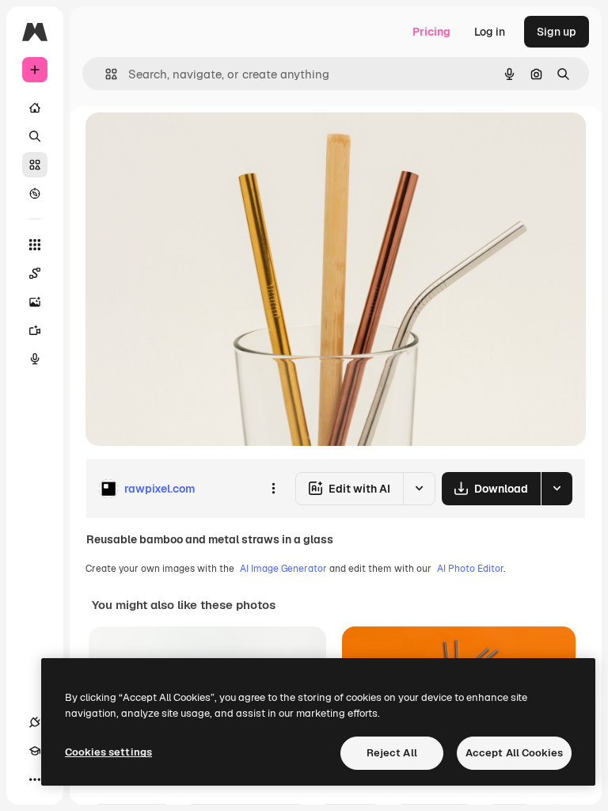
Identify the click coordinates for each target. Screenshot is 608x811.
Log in (489, 32)
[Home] (35, 107)
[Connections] (35, 722)
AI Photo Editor (470, 568)
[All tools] (35, 244)
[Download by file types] (556, 488)
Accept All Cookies (514, 753)
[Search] (35, 136)
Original (187, 142)
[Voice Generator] (35, 358)
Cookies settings (108, 752)
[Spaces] (35, 273)
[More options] (273, 488)
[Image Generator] (35, 301)
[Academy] (35, 750)
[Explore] (35, 193)
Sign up (556, 32)
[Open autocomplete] (105, 74)
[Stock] (35, 164)
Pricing (431, 32)
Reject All (392, 753)
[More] (35, 779)
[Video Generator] (35, 330)
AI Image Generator (283, 568)
